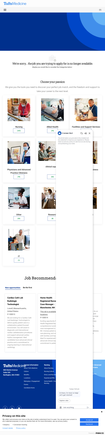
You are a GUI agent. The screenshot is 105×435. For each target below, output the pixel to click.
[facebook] (5, 408)
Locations (27, 378)
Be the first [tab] (27, 287)
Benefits (26, 374)
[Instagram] (19, 408)
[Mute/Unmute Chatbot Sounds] (85, 133)
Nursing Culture (49, 371)
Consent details (7, 428)
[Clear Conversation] (81, 133)
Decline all (89, 424)
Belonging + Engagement (32, 381)
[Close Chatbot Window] (89, 133)
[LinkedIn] (12, 408)
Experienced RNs (49, 378)
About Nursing (48, 368)
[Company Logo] (13, 3)
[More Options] (60, 407)
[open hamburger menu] (5, 9)
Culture (26, 371)
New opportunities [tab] (12, 288)
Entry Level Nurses (50, 374)
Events (26, 384)
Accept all (89, 420)
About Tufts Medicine (30, 368)
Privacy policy (21, 428)
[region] (74, 270)
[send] (88, 407)
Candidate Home (29, 388)
